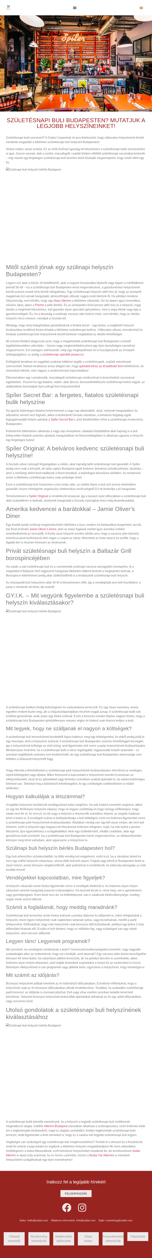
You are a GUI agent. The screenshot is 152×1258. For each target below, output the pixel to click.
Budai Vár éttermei (102, 1155)
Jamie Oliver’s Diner (42, 529)
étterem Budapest (55, 1126)
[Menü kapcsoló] (75, 8)
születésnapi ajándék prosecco (62, 354)
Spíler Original (38, 496)
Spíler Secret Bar (62, 419)
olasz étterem (62, 300)
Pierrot (39, 305)
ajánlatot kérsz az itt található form (101, 366)
